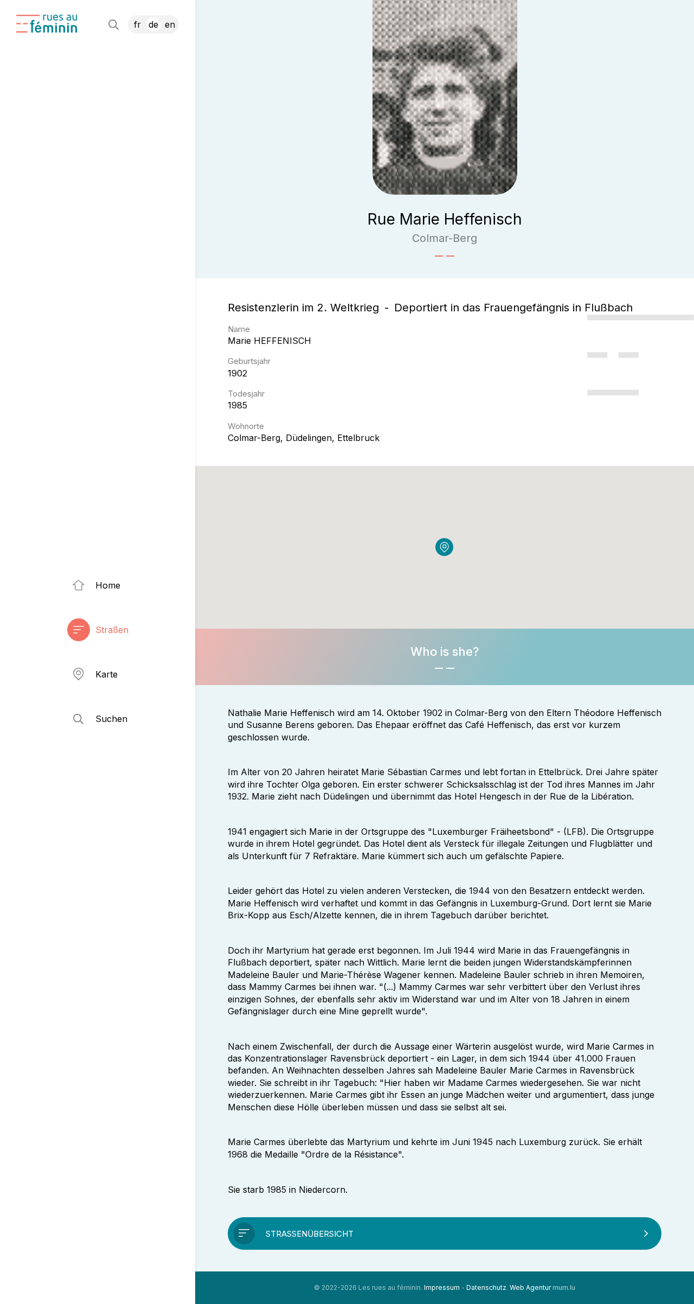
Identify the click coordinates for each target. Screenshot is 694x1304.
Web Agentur (530, 1287)
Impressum (442, 1287)
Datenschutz (486, 1287)
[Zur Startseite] (46, 24)
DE (153, 24)
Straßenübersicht (310, 1234)
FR (137, 24)
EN (170, 24)
